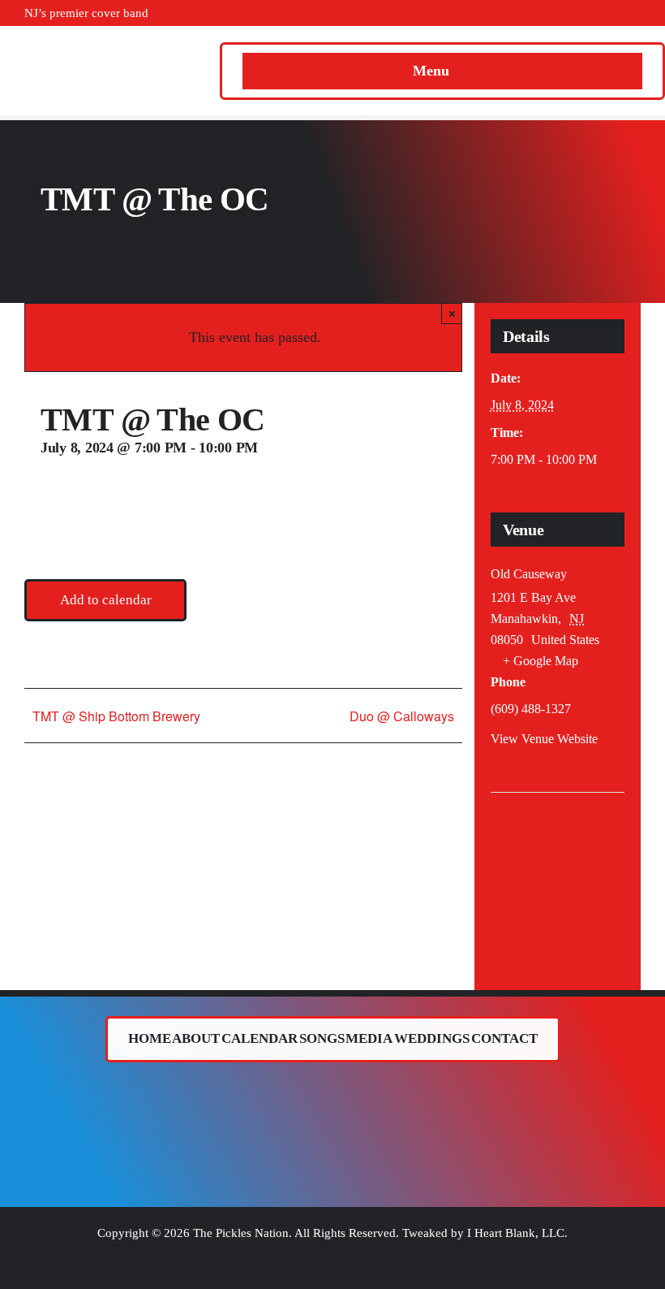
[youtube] (585, 12)
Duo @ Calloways (402, 716)
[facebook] (507, 12)
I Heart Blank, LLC (515, 1232)
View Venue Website (544, 739)
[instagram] (559, 12)
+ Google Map (540, 661)
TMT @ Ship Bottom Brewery (116, 716)
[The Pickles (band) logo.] (332, 1090)
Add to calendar (106, 600)
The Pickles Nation (241, 1232)
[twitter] (533, 12)
